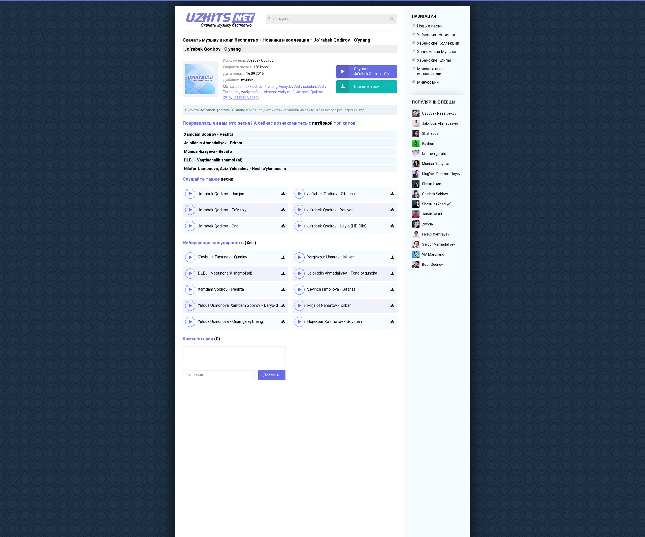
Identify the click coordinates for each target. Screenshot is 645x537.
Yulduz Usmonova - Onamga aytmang (230, 321)
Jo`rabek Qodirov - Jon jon (221, 193)
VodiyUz (285, 87)
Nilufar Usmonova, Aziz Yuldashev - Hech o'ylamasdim (235, 168)
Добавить (271, 375)
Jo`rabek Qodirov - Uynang (256, 87)
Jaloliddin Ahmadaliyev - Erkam (213, 143)
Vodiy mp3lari (252, 92)
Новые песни (429, 26)
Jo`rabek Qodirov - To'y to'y (222, 210)
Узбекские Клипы (434, 60)
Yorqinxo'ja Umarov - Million (330, 257)
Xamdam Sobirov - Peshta (208, 134)
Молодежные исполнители (430, 71)
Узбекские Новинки (436, 34)
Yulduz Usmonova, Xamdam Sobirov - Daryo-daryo (239, 305)
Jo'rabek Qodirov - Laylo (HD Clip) (336, 226)
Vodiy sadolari (305, 87)
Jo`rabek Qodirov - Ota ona (331, 193)
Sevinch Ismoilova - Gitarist (331, 289)
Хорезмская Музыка (436, 51)
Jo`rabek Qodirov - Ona (218, 226)
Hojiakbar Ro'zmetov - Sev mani (335, 321)
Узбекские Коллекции (438, 43)
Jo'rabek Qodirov (246, 97)
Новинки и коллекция (286, 40)
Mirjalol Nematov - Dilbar (329, 305)
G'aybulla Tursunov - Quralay (222, 257)
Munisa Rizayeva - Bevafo (208, 151)
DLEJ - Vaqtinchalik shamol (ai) (213, 160)
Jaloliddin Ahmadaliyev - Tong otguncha (342, 273)
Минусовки (428, 82)
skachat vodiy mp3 (279, 92)
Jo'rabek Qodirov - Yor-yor (330, 210)
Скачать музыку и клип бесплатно (220, 40)
